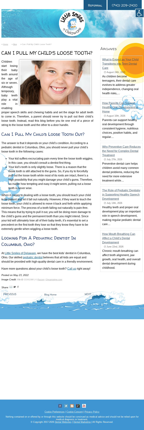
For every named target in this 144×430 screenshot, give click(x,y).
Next (88, 294)
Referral (95, 5)
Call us (71, 268)
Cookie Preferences (55, 411)
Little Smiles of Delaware (20, 253)
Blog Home (50, 294)
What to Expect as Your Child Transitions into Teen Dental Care (120, 63)
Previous (9, 294)
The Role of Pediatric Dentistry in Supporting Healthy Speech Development (121, 194)
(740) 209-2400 (124, 5)
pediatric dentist (32, 257)
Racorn (40, 280)
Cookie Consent (75, 411)
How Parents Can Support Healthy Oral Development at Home (120, 107)
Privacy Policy (92, 411)
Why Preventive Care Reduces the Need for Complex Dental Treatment (121, 151)
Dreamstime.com (54, 280)
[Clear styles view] (139, 13)
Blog (15, 44)
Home (5, 44)
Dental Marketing (82, 422)
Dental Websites (63, 422)
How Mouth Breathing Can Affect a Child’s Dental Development (118, 238)
